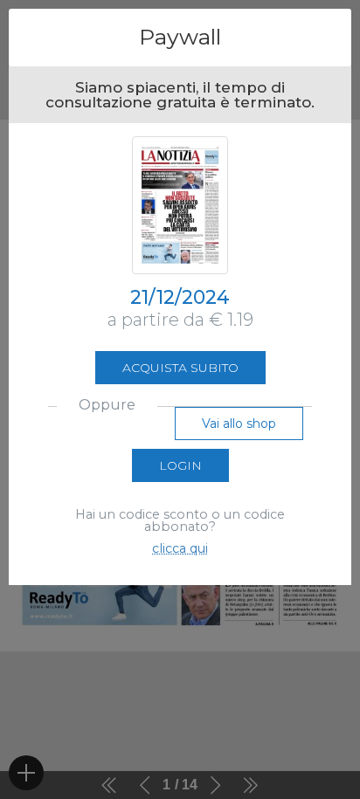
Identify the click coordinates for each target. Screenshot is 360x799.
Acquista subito (180, 367)
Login (180, 465)
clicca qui (180, 548)
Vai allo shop (239, 423)
